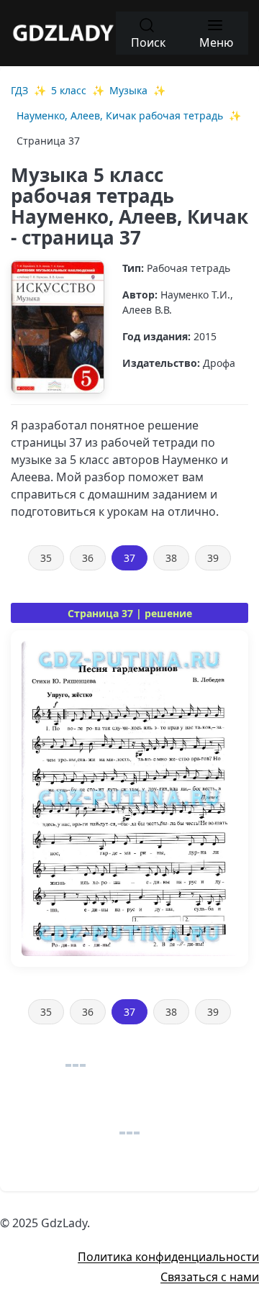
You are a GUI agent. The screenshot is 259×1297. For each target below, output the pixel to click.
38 (171, 558)
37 (129, 558)
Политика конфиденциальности (168, 1257)
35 (46, 558)
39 (213, 558)
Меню (216, 42)
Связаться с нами (209, 1277)
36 (88, 558)
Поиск (148, 42)
